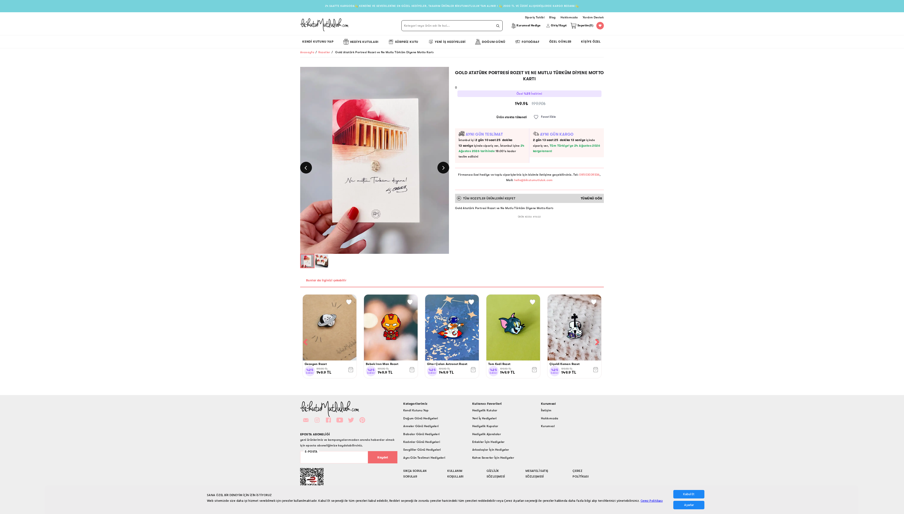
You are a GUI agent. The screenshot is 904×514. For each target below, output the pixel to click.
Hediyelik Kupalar (485, 426)
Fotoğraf (530, 42)
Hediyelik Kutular (484, 410)
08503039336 (589, 174)
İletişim (546, 410)
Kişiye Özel (591, 41)
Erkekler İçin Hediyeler (488, 442)
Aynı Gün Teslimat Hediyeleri (424, 457)
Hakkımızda (549, 418)
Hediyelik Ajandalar (486, 434)
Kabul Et (688, 494)
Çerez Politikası (652, 500)
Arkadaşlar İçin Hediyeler (490, 449)
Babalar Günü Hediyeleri (421, 434)
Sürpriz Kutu (407, 42)
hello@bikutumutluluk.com (533, 180)
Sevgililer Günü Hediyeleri (422, 449)
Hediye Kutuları (364, 42)
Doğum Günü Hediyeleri (420, 418)
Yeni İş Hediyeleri (450, 42)
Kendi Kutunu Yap (318, 41)
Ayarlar (689, 505)
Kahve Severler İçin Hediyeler (493, 457)
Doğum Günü (493, 42)
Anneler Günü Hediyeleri (421, 426)
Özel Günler (560, 41)
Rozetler (324, 52)
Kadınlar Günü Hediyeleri (421, 442)
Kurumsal (548, 426)
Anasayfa (307, 52)
